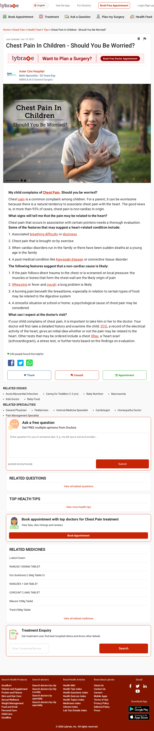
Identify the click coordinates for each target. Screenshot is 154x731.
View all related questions (78, 486)
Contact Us (100, 689)
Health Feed (34, 29)
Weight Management (12, 703)
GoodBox (6, 717)
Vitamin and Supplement (14, 689)
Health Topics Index (73, 699)
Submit (122, 463)
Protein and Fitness (12, 692)
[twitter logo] (137, 687)
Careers (98, 692)
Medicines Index (72, 703)
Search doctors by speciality (42, 697)
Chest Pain (18, 29)
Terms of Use (101, 699)
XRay (95, 336)
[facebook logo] (130, 687)
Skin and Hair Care (11, 696)
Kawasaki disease (69, 259)
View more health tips (78, 506)
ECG (104, 326)
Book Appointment (78, 535)
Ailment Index (70, 706)
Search (123, 648)
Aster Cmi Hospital (31, 71)
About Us (99, 685)
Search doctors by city (44, 685)
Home (6, 29)
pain (21, 199)
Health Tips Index (72, 689)
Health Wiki (69, 685)
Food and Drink (10, 706)
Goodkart (6, 685)
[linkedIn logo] (145, 687)
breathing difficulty (44, 234)
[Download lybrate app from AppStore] (139, 719)
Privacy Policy (101, 703)
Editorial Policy (101, 706)
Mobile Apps (100, 696)
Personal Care (9, 710)
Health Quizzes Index (74, 696)
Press (97, 710)
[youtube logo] (137, 692)
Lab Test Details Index (75, 710)
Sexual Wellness (10, 699)
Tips (46, 29)
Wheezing (19, 284)
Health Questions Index (75, 692)
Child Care (7, 714)
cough (51, 284)
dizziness (70, 234)
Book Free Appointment (114, 5)
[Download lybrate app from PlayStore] (139, 711)
